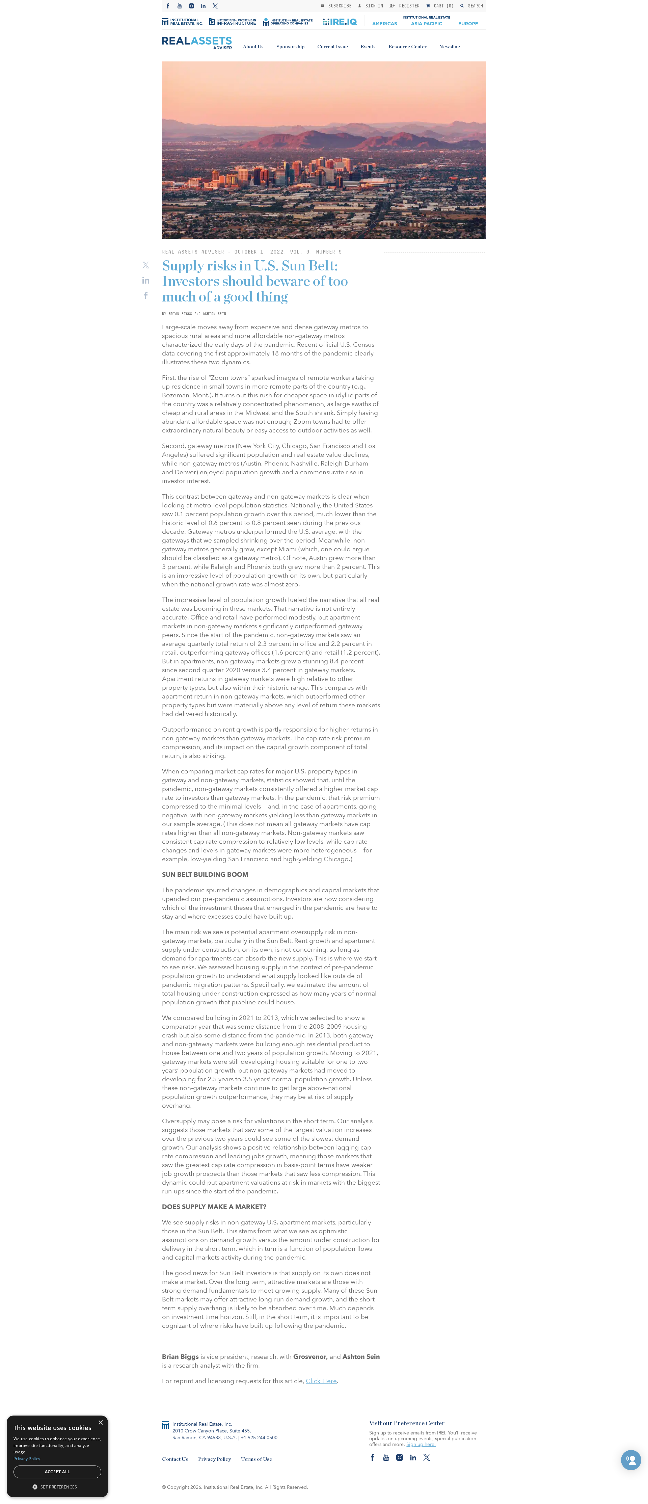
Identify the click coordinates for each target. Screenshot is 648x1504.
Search (474, 5)
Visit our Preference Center (407, 1424)
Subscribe (338, 5)
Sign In (373, 5)
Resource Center (407, 46)
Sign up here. (421, 1444)
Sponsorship (290, 46)
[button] (631, 1460)
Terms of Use (256, 1459)
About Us (253, 46)
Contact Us (175, 1459)
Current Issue (332, 46)
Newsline (449, 46)
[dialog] (57, 1456)
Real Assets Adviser (193, 252)
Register (408, 5)
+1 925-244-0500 (259, 1437)
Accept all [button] (57, 1472)
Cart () (442, 5)
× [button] (100, 1422)
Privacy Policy (214, 1459)
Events (368, 46)
